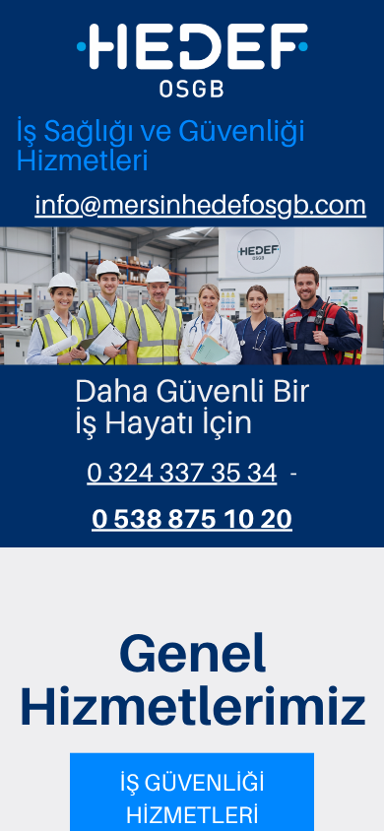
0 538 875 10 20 (192, 518)
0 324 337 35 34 (182, 471)
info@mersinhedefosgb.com (200, 205)
